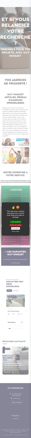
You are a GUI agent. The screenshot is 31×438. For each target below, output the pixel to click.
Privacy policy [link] (15, 231)
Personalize (15, 228)
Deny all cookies (16, 225)
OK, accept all (16, 222)
